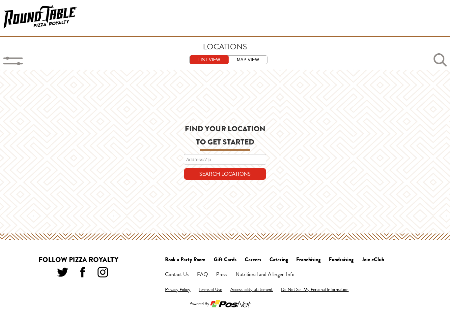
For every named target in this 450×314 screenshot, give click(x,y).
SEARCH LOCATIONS (225, 174)
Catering (278, 259)
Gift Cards (225, 259)
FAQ (202, 274)
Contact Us (177, 274)
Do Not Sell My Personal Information (315, 289)
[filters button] (13, 61)
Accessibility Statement (251, 289)
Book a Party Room (185, 259)
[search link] (440, 59)
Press (221, 274)
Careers (253, 259)
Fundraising (341, 259)
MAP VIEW (248, 59)
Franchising (308, 259)
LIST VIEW (209, 59)
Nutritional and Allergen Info (265, 274)
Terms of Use (210, 289)
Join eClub (373, 259)
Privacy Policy (177, 289)
